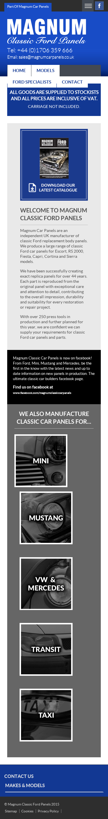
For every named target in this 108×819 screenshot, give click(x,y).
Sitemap (11, 811)
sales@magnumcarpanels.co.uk (46, 57)
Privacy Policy (48, 811)
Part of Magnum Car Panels (28, 6)
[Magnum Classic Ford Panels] (46, 31)
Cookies (27, 811)
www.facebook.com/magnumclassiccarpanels (42, 392)
